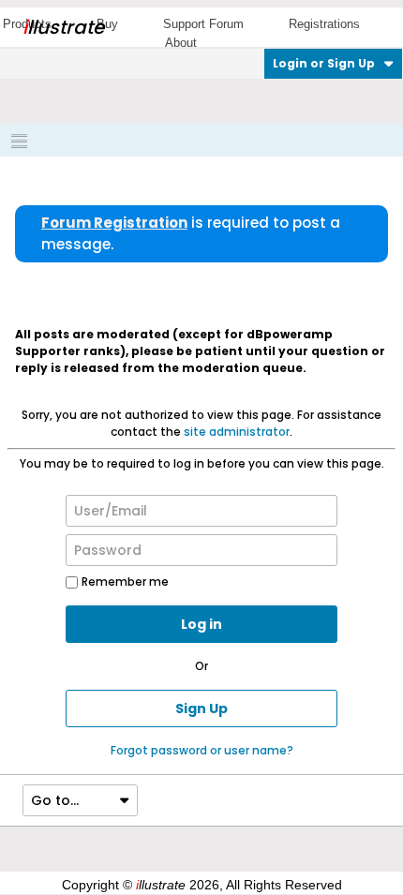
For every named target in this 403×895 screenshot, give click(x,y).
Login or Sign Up (324, 63)
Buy (107, 24)
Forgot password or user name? (202, 750)
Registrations (324, 24)
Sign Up (201, 708)
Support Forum (203, 24)
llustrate (63, 27)
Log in (201, 624)
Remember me (125, 581)
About (181, 43)
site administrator (237, 432)
